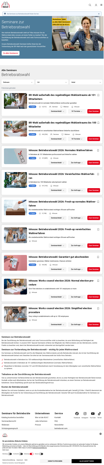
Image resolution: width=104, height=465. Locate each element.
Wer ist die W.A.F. (42, 417)
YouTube (93, 417)
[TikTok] (99, 414)
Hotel (73, 82)
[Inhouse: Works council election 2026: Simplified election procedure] (15, 314)
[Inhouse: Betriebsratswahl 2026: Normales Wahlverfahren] (15, 156)
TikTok (99, 417)
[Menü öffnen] (101, 4)
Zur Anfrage (76, 163)
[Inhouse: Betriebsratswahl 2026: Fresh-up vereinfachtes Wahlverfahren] (15, 235)
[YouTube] (93, 414)
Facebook (77, 417)
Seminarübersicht (9, 421)
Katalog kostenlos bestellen (13, 417)
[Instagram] (85, 414)
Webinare (5, 425)
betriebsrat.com (61, 428)
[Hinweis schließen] (99, 14)
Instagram (85, 417)
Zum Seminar (94, 111)
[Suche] (90, 5)
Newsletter (59, 425)
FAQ (56, 421)
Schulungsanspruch (10, 428)
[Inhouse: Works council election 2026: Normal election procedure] (15, 286)
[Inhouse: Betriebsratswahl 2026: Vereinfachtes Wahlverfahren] (15, 180)
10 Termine (75, 111)
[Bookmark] (98, 95)
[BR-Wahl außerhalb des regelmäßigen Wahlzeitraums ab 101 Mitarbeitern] (15, 101)
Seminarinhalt (56, 111)
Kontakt (58, 417)
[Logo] (6, 5)
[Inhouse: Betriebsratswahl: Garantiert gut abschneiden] (15, 263)
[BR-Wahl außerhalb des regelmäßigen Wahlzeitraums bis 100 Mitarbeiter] (15, 128)
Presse (38, 425)
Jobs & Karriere (41, 421)
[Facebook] (77, 414)
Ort (38, 82)
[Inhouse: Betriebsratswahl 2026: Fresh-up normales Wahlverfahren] (15, 207)
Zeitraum (6, 82)
